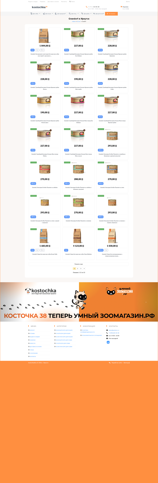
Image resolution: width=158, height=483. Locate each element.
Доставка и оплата (53, 1)
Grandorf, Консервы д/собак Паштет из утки (112, 187)
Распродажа (112, 13)
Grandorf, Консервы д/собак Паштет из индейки (45, 187)
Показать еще (79, 264)
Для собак (35, 13)
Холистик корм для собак (64, 346)
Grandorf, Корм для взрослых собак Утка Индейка (78, 254)
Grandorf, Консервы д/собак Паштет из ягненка (78, 221)
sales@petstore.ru (114, 330)
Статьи (32, 349)
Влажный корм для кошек (64, 330)
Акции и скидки (32, 1)
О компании (34, 353)
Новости (32, 343)
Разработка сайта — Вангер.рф (120, 362)
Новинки (42, 1)
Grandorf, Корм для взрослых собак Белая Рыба (44, 254)
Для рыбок (87, 13)
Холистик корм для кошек (64, 336)
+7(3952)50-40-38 (114, 333)
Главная (73, 21)
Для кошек (48, 13)
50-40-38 (93, 7)
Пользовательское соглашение (92, 335)
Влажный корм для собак (64, 340)
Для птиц (73, 13)
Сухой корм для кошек (63, 333)
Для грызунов (61, 13)
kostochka (39, 7)
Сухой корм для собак (63, 343)
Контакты (64, 1)
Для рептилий (99, 13)
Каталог (79, 21)
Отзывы (32, 333)
